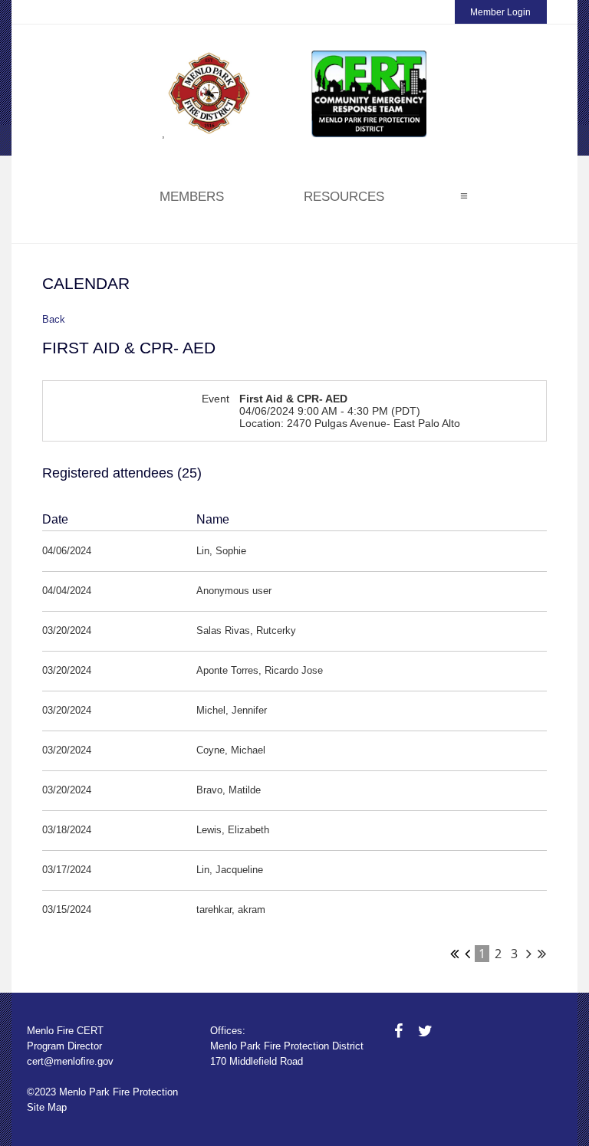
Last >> (542, 953)
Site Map (47, 1107)
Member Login (500, 12)
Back (53, 319)
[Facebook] (398, 1031)
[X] (425, 1031)
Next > (529, 953)
